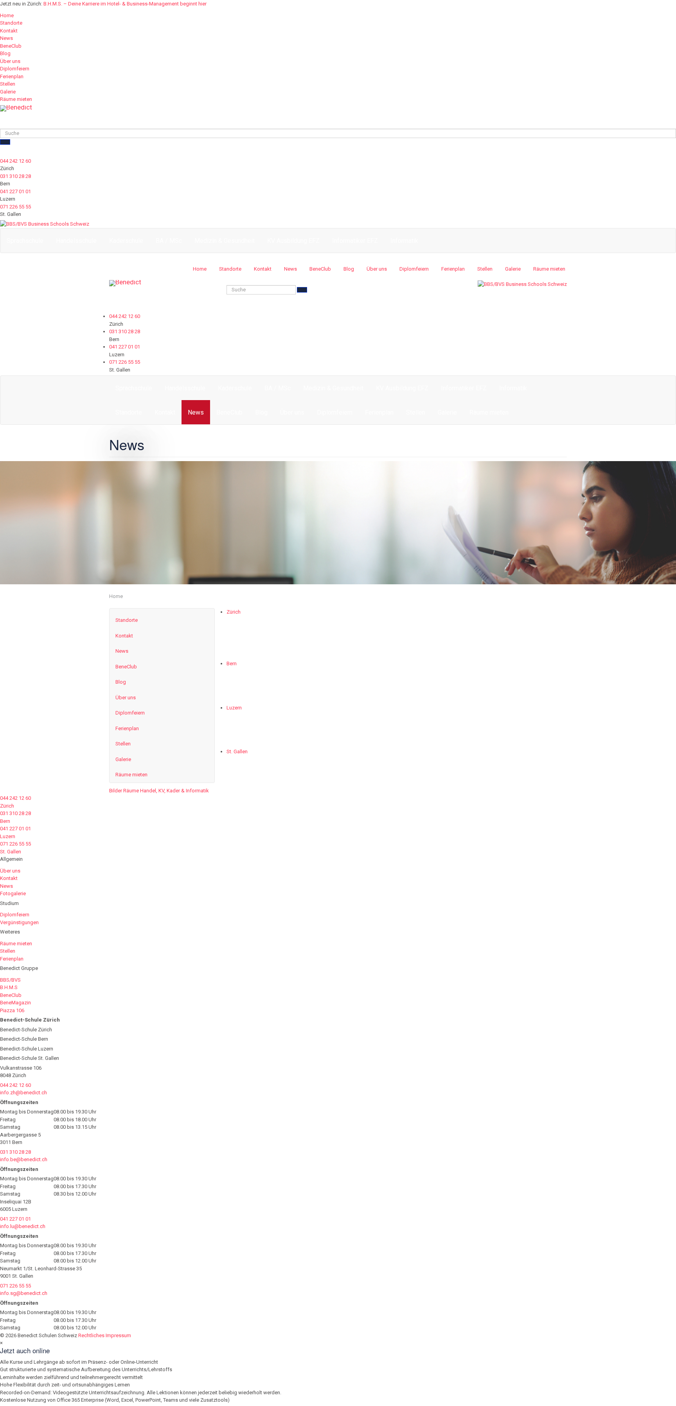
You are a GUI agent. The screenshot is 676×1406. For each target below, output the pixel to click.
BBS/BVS (10, 980)
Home (7, 15)
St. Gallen (237, 751)
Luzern (234, 708)
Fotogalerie (13, 893)
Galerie (8, 92)
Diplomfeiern (14, 69)
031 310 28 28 (15, 176)
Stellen (7, 84)
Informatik (404, 240)
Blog (5, 53)
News (6, 38)
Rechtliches (91, 1335)
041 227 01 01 (15, 191)
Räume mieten (16, 99)
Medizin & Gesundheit (224, 240)
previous (236, 624)
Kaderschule (126, 240)
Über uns (10, 61)
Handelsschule (76, 240)
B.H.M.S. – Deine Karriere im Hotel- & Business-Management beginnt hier (125, 4)
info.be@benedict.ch (23, 1159)
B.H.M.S (9, 987)
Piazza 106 (12, 1010)
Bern (232, 663)
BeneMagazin (15, 1003)
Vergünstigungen (19, 922)
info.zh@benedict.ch (23, 1092)
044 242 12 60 (15, 161)
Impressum (118, 1335)
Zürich (234, 612)
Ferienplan (11, 76)
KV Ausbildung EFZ (293, 240)
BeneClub (11, 46)
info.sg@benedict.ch (23, 1293)
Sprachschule (25, 240)
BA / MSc (169, 240)
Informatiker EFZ (355, 240)
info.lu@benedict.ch (22, 1226)
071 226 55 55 (15, 207)
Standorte (11, 23)
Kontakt (9, 31)
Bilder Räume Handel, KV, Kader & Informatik (159, 791)
